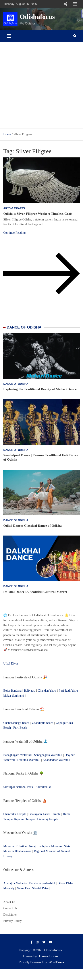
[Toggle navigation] (9, 36)
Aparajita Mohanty (15, 883)
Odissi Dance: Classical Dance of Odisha (32, 525)
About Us (9, 902)
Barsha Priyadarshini (42, 883)
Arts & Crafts (14, 208)
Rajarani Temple (24, 819)
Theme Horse (48, 956)
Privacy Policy (12, 920)
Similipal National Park (18, 787)
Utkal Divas (10, 663)
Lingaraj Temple (47, 819)
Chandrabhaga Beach (16, 722)
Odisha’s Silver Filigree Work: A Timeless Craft (37, 213)
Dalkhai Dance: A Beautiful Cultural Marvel (35, 592)
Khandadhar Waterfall (56, 760)
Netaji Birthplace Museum (45, 846)
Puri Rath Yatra (68, 690)
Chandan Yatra (47, 690)
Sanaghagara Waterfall (48, 755)
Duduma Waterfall (28, 760)
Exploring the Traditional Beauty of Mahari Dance (40, 389)
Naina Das (23, 888)
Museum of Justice (15, 846)
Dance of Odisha (15, 383)
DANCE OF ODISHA (24, 327)
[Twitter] (44, 942)
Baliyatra (30, 690)
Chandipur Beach (42, 722)
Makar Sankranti (13, 695)
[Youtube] (50, 942)
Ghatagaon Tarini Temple (44, 814)
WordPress (56, 962)
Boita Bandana (12, 690)
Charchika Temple (14, 814)
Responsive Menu (65, 4)
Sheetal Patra (40, 888)
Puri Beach (20, 727)
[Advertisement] (41, 85)
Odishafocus (37, 16)
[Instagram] (37, 942)
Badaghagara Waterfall (17, 755)
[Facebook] (31, 942)
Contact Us (10, 908)
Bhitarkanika (43, 787)
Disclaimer (10, 914)
